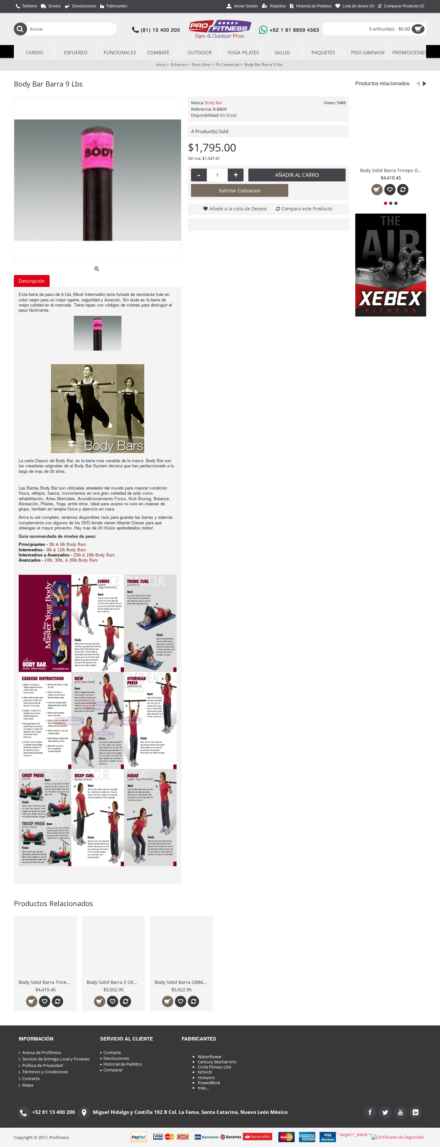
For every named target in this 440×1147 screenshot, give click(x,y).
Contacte (31, 1078)
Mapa (27, 1085)
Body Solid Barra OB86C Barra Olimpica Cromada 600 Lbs (182, 982)
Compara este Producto (307, 209)
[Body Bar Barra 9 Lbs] (97, 180)
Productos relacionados (382, 83)
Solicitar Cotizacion (240, 190)
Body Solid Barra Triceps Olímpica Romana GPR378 (392, 170)
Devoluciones (116, 1058)
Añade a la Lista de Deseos (238, 209)
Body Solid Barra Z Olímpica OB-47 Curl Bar (114, 982)
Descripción (32, 281)
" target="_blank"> (354, 1134)
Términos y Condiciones (45, 1072)
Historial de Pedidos (122, 1064)
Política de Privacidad (42, 1065)
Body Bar (213, 103)
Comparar (113, 1069)
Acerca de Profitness (41, 1052)
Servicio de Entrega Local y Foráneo (56, 1059)
